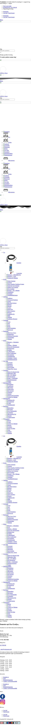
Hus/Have (5, 406)
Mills (9, 315)
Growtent (10, 362)
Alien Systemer (11, 281)
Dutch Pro (10, 309)
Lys (4, 252)
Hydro (4, 279)
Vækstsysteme (11, 417)
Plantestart (5, 331)
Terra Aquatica (11, 311)
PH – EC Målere (12, 375)
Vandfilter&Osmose (13, 295)
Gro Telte (5, 361)
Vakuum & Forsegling (13, 395)
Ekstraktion (10, 384)
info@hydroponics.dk (6, 649)
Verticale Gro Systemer (13, 285)
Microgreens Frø (12, 414)
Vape (9, 430)
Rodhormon (11, 334)
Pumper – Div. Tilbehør (13, 290)
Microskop (10, 387)
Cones (9, 422)
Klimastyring (11, 348)
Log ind (5, 710)
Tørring (9, 394)
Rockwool (10, 329)
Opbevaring (11, 389)
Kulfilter (10, 350)
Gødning (5, 296)
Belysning (10, 409)
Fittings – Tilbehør (12, 345)
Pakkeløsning (6, 398)
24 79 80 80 (3, 645)
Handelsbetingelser (8, 680)
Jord (9, 323)
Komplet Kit (11, 401)
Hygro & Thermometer (13, 347)
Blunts (9, 420)
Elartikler (19, 262)
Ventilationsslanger (12, 359)
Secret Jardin (11, 367)
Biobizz (10, 304)
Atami (9, 301)
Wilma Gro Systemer (13, 287)
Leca (9, 325)
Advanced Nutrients (13, 300)
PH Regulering (11, 376)
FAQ (4, 678)
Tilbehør (10, 317)
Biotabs (9, 306)
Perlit (9, 326)
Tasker (9, 381)
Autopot (10, 282)
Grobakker (10, 412)
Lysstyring (19, 273)
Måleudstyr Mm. (12, 373)
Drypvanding (11, 289)
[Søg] (0, 52)
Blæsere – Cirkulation (13, 342)
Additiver (10, 298)
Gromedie (5, 320)
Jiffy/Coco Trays (12, 332)
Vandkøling (10, 292)
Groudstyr (5, 370)
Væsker (10, 431)
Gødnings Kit (11, 314)
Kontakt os (6, 677)
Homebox (10, 364)
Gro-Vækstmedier (12, 411)
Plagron (10, 312)
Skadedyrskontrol (12, 380)
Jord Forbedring (12, 328)
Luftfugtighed (11, 351)
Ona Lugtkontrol (12, 353)
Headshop (7, 419)
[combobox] (7, 50)
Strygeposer (11, 390)
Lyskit (9, 403)
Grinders (10, 427)
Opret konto (6, 711)
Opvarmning (11, 355)
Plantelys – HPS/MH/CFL (14, 275)
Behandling (10, 408)
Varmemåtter (11, 337)
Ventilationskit (11, 356)
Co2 (9, 343)
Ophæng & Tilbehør (13, 278)
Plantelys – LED (12, 276)
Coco (9, 322)
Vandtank (10, 293)
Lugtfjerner (10, 386)
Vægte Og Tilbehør (12, 397)
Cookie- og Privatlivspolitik (10, 681)
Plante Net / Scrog (12, 369)
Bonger (9, 425)
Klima (4, 340)
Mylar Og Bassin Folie (13, 372)
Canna (9, 307)
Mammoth (10, 365)
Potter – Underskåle (13, 378)
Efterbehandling (7, 383)
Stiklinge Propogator (13, 336)
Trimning (10, 392)
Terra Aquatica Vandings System (16, 284)
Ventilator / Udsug (12, 358)
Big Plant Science (12, 303)
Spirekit (10, 415)
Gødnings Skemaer (12, 319)
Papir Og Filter (11, 428)
